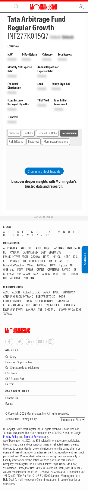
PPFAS (29, 269)
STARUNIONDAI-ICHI (70, 309)
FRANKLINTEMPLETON (15, 256)
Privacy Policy (29, 419)
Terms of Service (33, 437)
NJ (71, 265)
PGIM (20, 269)
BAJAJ (56, 292)
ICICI (75, 256)
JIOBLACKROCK (37, 261)
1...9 (47, 235)
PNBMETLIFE (52, 305)
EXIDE (62, 296)
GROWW (35, 256)
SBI (75, 269)
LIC (67, 261)
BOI (5, 252)
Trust (55, 274)
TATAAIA (7, 314)
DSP (43, 252)
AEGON (16, 292)
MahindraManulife (13, 265)
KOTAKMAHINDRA (13, 305)
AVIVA (46, 292)
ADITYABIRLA (10, 248)
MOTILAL (42, 265)
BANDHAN (58, 248)
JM (50, 261)
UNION (74, 274)
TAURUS (45, 274)
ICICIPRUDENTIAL (44, 301)
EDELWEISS (55, 252)
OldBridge (8, 269)
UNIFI (64, 274)
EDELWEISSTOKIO (45, 296)
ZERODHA (29, 278)
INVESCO (15, 261)
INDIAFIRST (63, 301)
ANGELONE (27, 248)
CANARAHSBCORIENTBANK (18, 296)
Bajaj (47, 248)
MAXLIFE (37, 305)
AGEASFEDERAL (31, 292)
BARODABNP (74, 248)
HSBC (67, 256)
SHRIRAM (8, 274)
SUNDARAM (23, 274)
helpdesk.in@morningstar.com (40, 480)
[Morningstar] (26, 330)
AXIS (38, 248)
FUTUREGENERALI (12, 301)
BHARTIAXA (69, 292)
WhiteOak (15, 278)
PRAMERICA (69, 305)
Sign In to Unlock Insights (44, 171)
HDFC (46, 256)
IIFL (5, 261)
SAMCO (66, 269)
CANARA (14, 252)
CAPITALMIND (30, 252)
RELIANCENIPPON (13, 309)
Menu (7, 6)
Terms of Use (12, 419)
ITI (24, 261)
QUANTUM (53, 269)
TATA (35, 274)
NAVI (53, 265)
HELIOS (57, 256)
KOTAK (58, 261)
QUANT (40, 269)
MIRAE (30, 265)
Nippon (63, 265)
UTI (5, 278)
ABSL (6, 292)
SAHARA (30, 309)
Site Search (16, 6)
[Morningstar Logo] (43, 7)
